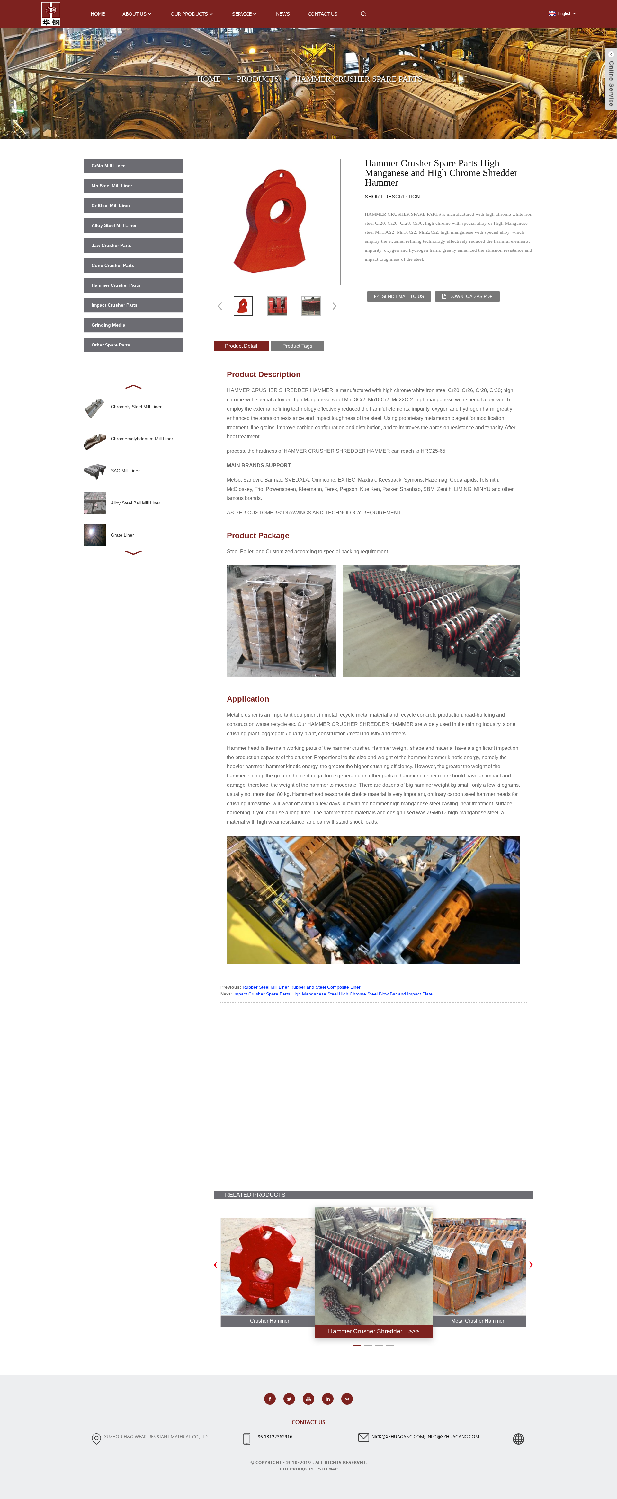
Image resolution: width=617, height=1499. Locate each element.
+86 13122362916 (273, 1436)
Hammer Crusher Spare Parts (358, 79)
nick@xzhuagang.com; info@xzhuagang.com (425, 1436)
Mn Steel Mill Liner (112, 185)
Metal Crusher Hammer (477, 1321)
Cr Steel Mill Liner (111, 205)
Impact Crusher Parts (115, 305)
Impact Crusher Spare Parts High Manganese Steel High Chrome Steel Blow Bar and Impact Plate (333, 993)
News (283, 14)
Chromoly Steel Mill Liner (136, 406)
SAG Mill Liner (125, 470)
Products (258, 79)
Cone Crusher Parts (113, 265)
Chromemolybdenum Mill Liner (142, 438)
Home (97, 14)
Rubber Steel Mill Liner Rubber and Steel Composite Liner (302, 987)
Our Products (189, 14)
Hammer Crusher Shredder (365, 1331)
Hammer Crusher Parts (116, 285)
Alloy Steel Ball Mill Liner (135, 502)
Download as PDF (471, 296)
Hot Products (297, 1469)
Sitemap (328, 1469)
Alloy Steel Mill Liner (114, 225)
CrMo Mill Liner (108, 165)
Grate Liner (122, 535)
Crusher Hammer (269, 1321)
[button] (133, 386)
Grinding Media (108, 325)
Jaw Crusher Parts (111, 245)
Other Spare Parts (111, 344)
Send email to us (403, 296)
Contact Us (322, 14)
